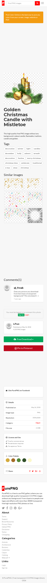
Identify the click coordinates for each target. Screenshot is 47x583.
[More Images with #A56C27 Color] (13, 460)
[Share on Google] (20, 508)
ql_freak (19, 288)
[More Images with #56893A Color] (19, 460)
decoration (10, 158)
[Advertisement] (23, 49)
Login (27, 315)
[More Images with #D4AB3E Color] (8, 460)
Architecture (6, 545)
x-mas (7, 168)
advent (27, 153)
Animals (5, 542)
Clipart (38, 423)
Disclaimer (6, 529)
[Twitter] (33, 471)
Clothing (5, 555)
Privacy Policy (7, 524)
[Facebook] (29, 471)
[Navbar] (42, 3)
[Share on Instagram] (11, 508)
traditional (37, 163)
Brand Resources (8, 522)
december (9, 153)
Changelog (6, 535)
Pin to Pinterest (25, 348)
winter (20, 149)
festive (21, 158)
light (28, 149)
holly (19, 153)
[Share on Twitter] (3, 508)
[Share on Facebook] (7, 508)
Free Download (24, 339)
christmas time (11, 163)
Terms (4, 517)
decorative (10, 149)
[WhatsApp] (40, 471)
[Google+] (36, 471)
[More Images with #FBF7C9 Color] (30, 460)
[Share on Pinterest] (15, 508)
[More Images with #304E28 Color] (24, 460)
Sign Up (21, 315)
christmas (25, 168)
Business (5, 547)
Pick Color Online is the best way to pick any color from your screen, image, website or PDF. (23, 17)
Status (4, 532)
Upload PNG (6, 527)
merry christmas (34, 158)
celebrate (25, 163)
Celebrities (6, 550)
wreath (37, 153)
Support (5, 519)
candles (37, 149)
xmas (15, 168)
